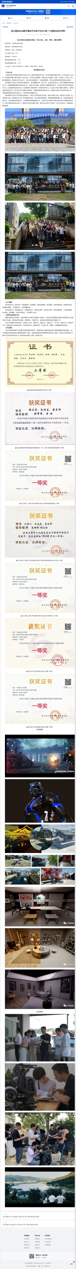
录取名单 (26, 1248)
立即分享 (70, 26)
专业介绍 (15, 23)
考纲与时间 (27, 1245)
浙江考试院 (48, 1242)
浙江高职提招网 (28, 1263)
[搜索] (68, 6)
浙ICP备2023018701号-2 (40, 1263)
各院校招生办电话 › (32, 1266)
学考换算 (37, 1242)
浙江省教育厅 (48, 1239)
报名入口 (26, 1242)
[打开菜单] (73, 6)
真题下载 (37, 1245)
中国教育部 (48, 1245)
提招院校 (9, 23)
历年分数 (26, 1239)
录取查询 (37, 1248)
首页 (3, 23)
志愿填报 (37, 1239)
